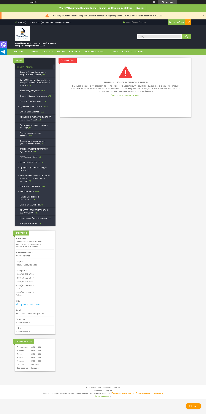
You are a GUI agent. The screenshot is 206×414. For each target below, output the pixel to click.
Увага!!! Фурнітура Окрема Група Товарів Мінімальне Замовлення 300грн (35, 83)
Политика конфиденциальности (149, 393)
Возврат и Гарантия (132, 52)
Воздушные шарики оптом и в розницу (34, 126)
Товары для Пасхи (28, 223)
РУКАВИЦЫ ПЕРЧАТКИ (30, 186)
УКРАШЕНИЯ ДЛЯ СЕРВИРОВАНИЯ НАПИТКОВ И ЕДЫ (35, 118)
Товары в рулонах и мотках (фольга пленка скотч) (32, 142)
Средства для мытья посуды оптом (33, 168)
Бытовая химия (27, 191)
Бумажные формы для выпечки (30, 134)
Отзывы (114, 52)
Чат (196, 406)
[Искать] (186, 36)
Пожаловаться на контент (123, 393)
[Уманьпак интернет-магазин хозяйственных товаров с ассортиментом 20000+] (22, 33)
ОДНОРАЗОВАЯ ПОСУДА (31, 106)
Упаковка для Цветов (30, 91)
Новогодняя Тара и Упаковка (33, 218)
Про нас (61, 52)
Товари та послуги (40, 52)
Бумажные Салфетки (29, 112)
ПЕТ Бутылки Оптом (29, 157)
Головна (18, 52)
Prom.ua (116, 388)
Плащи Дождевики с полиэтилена (29, 198)
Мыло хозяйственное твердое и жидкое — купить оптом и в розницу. (35, 178)
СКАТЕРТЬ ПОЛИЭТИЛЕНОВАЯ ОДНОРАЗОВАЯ (34, 211)
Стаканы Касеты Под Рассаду (34, 96)
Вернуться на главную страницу (125, 95)
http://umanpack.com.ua (29, 304)
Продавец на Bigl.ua (103, 390)
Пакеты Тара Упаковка (30, 101)
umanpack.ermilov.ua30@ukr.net (30, 313)
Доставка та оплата (95, 52)
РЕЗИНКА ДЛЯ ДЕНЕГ (30, 162)
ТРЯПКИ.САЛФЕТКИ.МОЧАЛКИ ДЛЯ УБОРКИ (34, 150)
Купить (140, 8)
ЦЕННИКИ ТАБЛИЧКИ (30, 205)
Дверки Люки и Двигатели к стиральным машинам (33, 73)
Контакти (74, 52)
